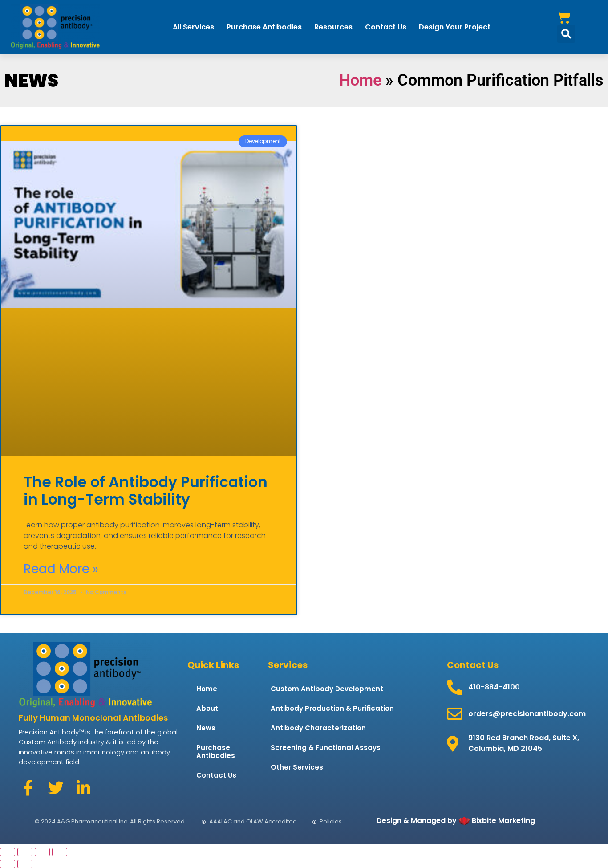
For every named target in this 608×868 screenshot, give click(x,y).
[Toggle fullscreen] (24, 852)
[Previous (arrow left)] (7, 864)
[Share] (42, 852)
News (205, 728)
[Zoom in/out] (7, 852)
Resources (333, 27)
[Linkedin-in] (83, 787)
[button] (566, 34)
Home (360, 80)
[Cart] (564, 17)
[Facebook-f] (28, 787)
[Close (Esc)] (59, 852)
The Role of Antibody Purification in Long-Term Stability (146, 491)
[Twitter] (55, 787)
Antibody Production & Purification (332, 708)
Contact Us (385, 27)
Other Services (297, 767)
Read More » (61, 569)
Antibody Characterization (318, 728)
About (207, 708)
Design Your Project (454, 27)
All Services (193, 27)
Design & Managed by (417, 820)
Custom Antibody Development (327, 688)
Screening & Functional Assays (326, 747)
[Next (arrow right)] (24, 864)
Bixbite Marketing (503, 820)
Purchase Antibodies (264, 27)
